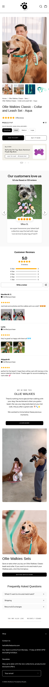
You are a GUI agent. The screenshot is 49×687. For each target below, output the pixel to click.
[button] (40, 6)
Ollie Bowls (10, 682)
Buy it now (35, 138)
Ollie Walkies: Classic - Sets (18, 98)
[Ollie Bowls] (24, 6)
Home (4, 98)
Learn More (24, 423)
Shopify (24, 682)
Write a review (21, 285)
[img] (45, 122)
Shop (4, 634)
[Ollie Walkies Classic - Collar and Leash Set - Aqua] (7, 89)
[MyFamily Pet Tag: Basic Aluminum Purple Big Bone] (39, 152)
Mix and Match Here (24, 574)
